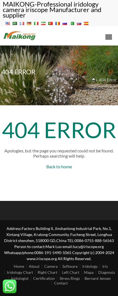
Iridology (90, 266)
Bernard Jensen (98, 278)
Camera (51, 266)
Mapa (89, 272)
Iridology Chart (20, 272)
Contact (61, 283)
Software (70, 266)
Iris (105, 266)
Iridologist (20, 278)
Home (19, 266)
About (34, 266)
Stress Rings (70, 278)
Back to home (59, 166)
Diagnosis (106, 272)
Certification (44, 278)
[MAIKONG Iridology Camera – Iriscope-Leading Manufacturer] (20, 39)
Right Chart (47, 272)
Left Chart (70, 272)
